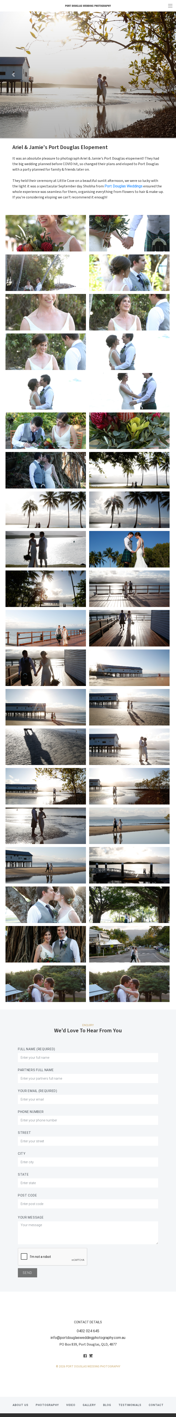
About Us (20, 1405)
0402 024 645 (88, 1331)
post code (27, 1195)
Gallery (89, 1405)
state (23, 1174)
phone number (31, 1111)
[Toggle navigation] (170, 5)
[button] (13, 74)
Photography (47, 1405)
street (24, 1132)
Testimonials (129, 1405)
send (27, 1273)
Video (70, 1405)
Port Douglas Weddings (123, 186)
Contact (156, 1405)
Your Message (31, 1217)
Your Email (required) (37, 1090)
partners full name (36, 1070)
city (22, 1153)
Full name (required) (36, 1049)
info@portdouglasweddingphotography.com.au (88, 1337)
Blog (107, 1405)
